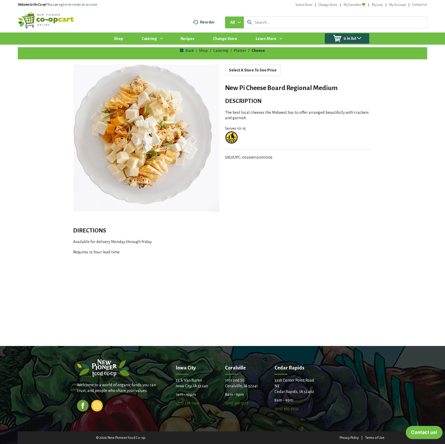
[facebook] (83, 405)
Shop (203, 50)
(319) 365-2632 (287, 408)
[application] (424, 433)
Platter (240, 50)
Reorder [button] (207, 22)
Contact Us (419, 4)
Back (189, 50)
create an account (84, 4)
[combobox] (234, 22)
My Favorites (352, 5)
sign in (63, 4)
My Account (397, 5)
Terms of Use (374, 438)
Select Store (303, 5)
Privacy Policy (349, 438)
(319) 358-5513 (236, 403)
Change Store (328, 5)
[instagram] (97, 405)
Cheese (258, 50)
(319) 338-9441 (188, 403)
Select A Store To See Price (253, 70)
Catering (220, 50)
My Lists (377, 5)
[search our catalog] (249, 22)
